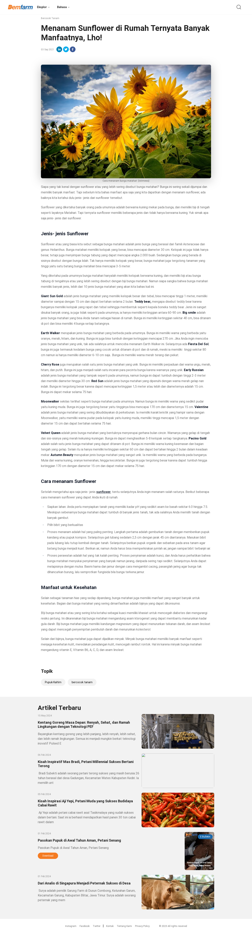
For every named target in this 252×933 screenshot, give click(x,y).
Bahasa (62, 7)
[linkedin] (59, 49)
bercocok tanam (82, 682)
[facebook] (73, 49)
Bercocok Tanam (50, 18)
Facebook (85, 926)
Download (48, 855)
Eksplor (42, 7)
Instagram (70, 926)
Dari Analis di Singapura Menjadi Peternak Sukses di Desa (84, 883)
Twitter (96, 926)
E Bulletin (205, 836)
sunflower (103, 492)
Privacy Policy (142, 926)
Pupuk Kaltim (53, 682)
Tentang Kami (124, 926)
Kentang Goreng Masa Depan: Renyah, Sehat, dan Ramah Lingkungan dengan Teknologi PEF (84, 724)
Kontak (110, 926)
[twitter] (66, 49)
